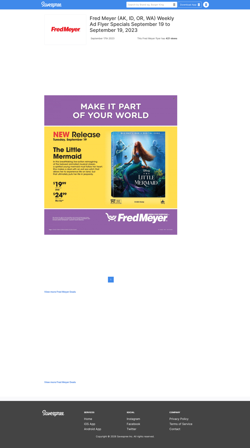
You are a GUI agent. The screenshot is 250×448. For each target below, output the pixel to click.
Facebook (133, 424)
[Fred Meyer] (65, 29)
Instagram (133, 419)
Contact (174, 429)
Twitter (131, 429)
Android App (92, 429)
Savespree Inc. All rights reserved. (135, 436)
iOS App (89, 424)
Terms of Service (180, 424)
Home (88, 419)
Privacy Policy (179, 419)
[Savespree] (41, 4)
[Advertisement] (110, 71)
